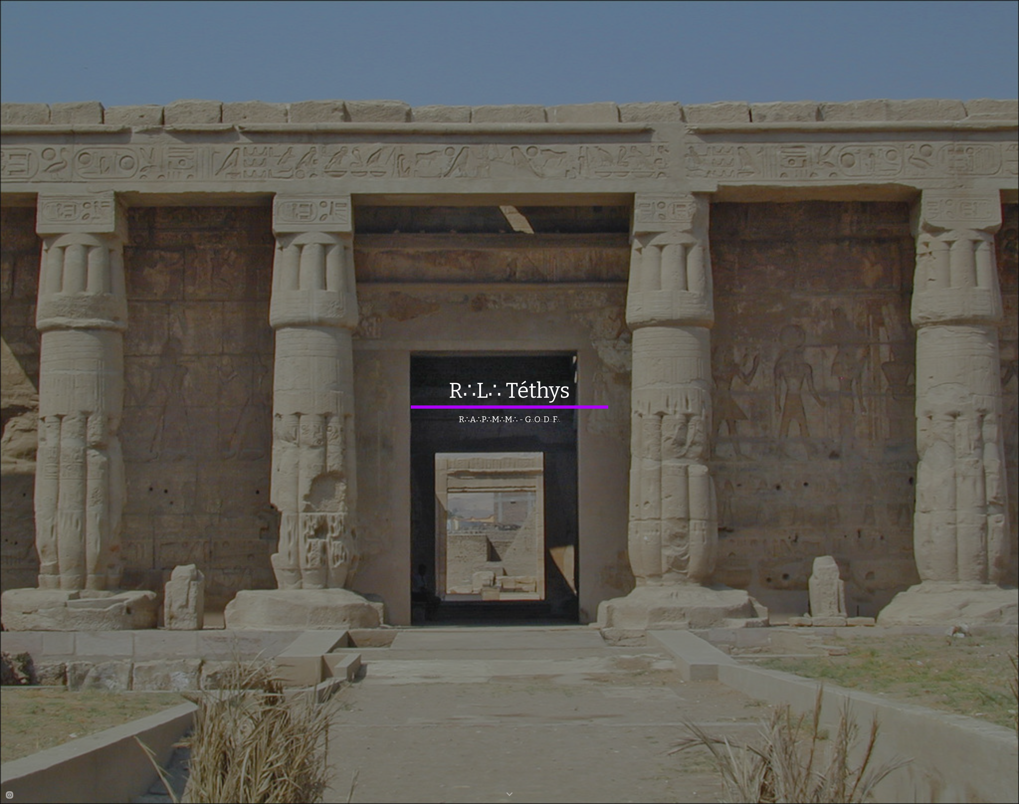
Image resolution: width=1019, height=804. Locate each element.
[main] (509, 402)
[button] (509, 794)
